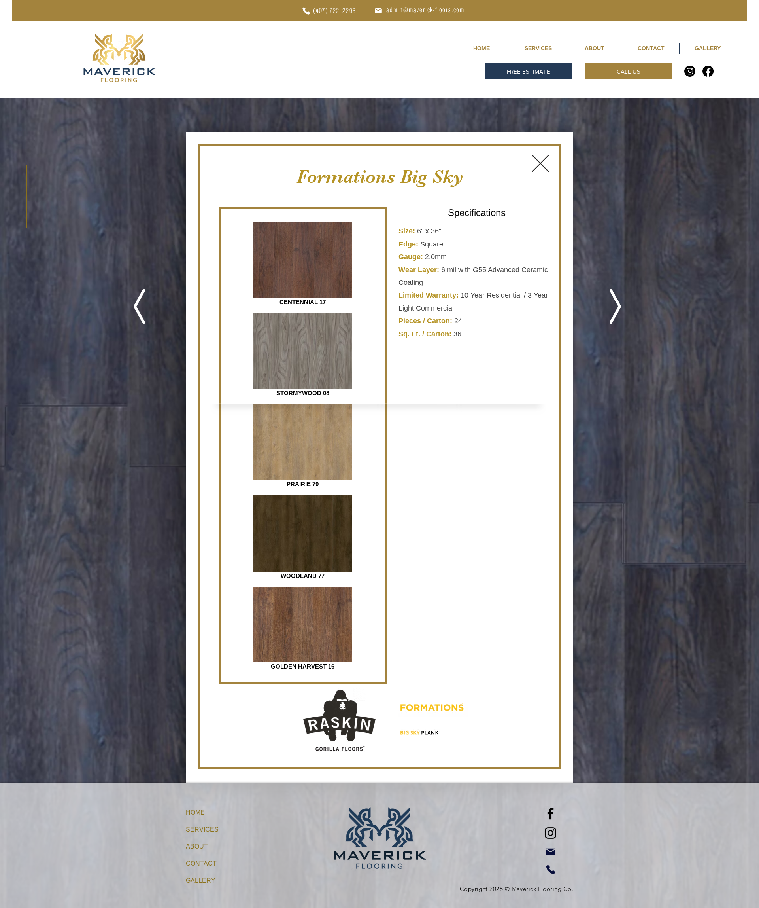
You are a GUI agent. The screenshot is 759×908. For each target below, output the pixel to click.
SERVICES (202, 829)
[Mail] (378, 10)
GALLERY (200, 880)
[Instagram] (689, 71)
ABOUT (197, 846)
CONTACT (201, 863)
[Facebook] (708, 71)
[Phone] (306, 11)
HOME (195, 812)
